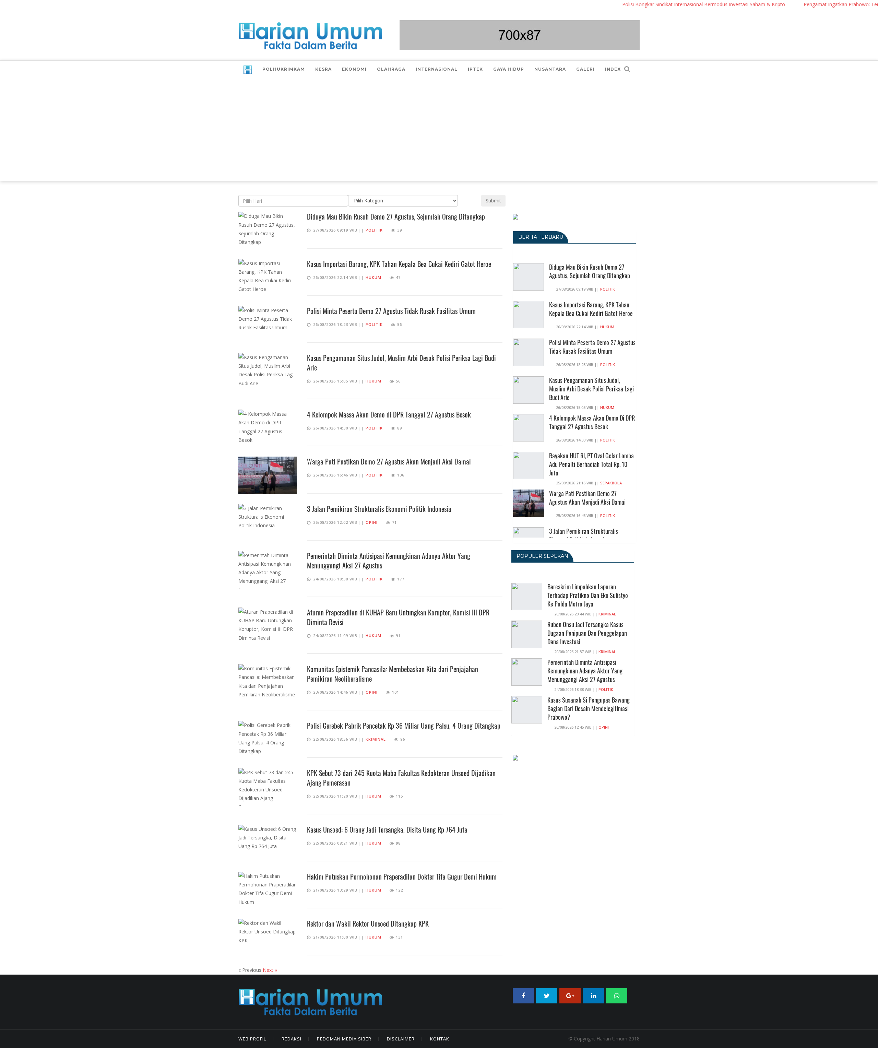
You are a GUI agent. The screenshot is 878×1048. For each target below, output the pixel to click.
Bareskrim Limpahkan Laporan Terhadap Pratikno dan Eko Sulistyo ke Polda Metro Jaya (587, 595)
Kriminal (376, 739)
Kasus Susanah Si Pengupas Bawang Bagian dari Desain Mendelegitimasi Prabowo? (588, 708)
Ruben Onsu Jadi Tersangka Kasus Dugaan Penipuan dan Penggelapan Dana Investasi (587, 633)
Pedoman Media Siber (344, 1039)
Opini (372, 522)
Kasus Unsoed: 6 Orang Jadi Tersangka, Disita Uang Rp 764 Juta (387, 829)
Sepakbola (611, 482)
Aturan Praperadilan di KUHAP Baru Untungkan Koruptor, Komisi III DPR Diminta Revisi (398, 617)
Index (613, 69)
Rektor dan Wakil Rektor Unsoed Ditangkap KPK (368, 923)
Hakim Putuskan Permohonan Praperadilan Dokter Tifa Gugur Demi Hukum (402, 876)
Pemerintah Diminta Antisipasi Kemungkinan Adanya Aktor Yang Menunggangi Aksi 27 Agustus (388, 560)
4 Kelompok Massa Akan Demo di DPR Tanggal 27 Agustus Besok (389, 414)
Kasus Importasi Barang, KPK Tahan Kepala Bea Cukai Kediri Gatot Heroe (399, 264)
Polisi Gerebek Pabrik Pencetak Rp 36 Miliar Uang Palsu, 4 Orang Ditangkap (403, 725)
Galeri (585, 69)
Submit (493, 200)
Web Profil (252, 1039)
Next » (270, 970)
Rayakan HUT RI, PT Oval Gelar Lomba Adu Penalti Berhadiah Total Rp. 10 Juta (591, 464)
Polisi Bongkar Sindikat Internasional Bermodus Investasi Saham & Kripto (681, 4)
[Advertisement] (439, 129)
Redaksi (291, 1039)
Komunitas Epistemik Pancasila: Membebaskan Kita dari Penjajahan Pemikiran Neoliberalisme (392, 674)
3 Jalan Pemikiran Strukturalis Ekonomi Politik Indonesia (379, 509)
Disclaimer (401, 1039)
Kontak (439, 1039)
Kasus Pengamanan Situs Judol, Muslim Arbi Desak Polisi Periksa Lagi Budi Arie (401, 363)
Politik (374, 230)
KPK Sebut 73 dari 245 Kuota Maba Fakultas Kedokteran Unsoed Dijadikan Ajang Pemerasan (401, 778)
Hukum (373, 277)
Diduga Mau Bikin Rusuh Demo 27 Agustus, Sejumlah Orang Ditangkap (396, 216)
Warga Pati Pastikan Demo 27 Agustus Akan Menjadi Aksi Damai (389, 461)
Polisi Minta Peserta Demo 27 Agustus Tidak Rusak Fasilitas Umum (391, 311)
